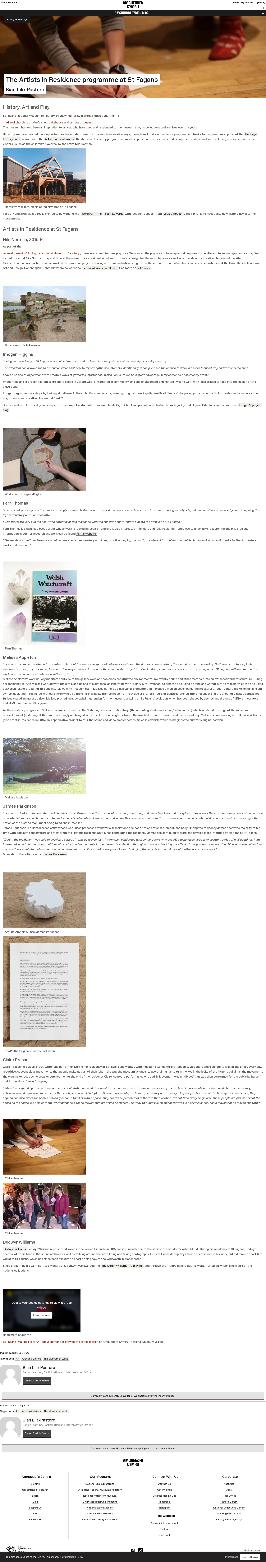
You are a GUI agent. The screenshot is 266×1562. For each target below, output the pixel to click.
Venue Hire (35, 1519)
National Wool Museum (100, 1513)
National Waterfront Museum (100, 1495)
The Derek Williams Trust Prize (122, 1265)
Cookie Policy (76, 1557)
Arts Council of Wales (59, 139)
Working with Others (229, 1513)
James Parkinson (55, 854)
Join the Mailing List (164, 1495)
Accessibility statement (164, 1523)
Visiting (35, 1483)
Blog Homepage (18, 19)
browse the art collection (82, 1341)
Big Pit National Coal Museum (100, 1501)
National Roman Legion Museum (99, 1519)
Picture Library (229, 1501)
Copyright (164, 1535)
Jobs (229, 1489)
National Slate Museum (100, 1507)
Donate (235, 2)
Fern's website (86, 533)
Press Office (229, 1495)
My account (247, 2)
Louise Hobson (173, 213)
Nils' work (143, 268)
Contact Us (164, 1483)
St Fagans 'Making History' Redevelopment (32, 1341)
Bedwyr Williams (15, 1249)
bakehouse (56, 122)
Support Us (35, 1507)
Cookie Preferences (41, 1315)
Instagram (164, 1507)
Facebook (164, 1501)
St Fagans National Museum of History (100, 1489)
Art (17, 1358)
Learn (35, 1495)
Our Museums (8, 2)
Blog (35, 1501)
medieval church (14, 122)
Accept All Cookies (250, 1557)
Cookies (164, 1529)
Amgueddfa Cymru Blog (132, 13)
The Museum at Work (56, 1358)
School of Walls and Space (99, 268)
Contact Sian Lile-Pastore (37, 1380)
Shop (35, 1513)
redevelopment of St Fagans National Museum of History (41, 253)
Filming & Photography (229, 1519)
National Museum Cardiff (99, 1483)
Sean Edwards (114, 213)
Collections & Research (35, 1489)
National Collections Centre (229, 1507)
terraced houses (81, 122)
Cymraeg (260, 2)
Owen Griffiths (92, 213)
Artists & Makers (31, 1358)
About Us (229, 1483)
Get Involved (164, 1489)
